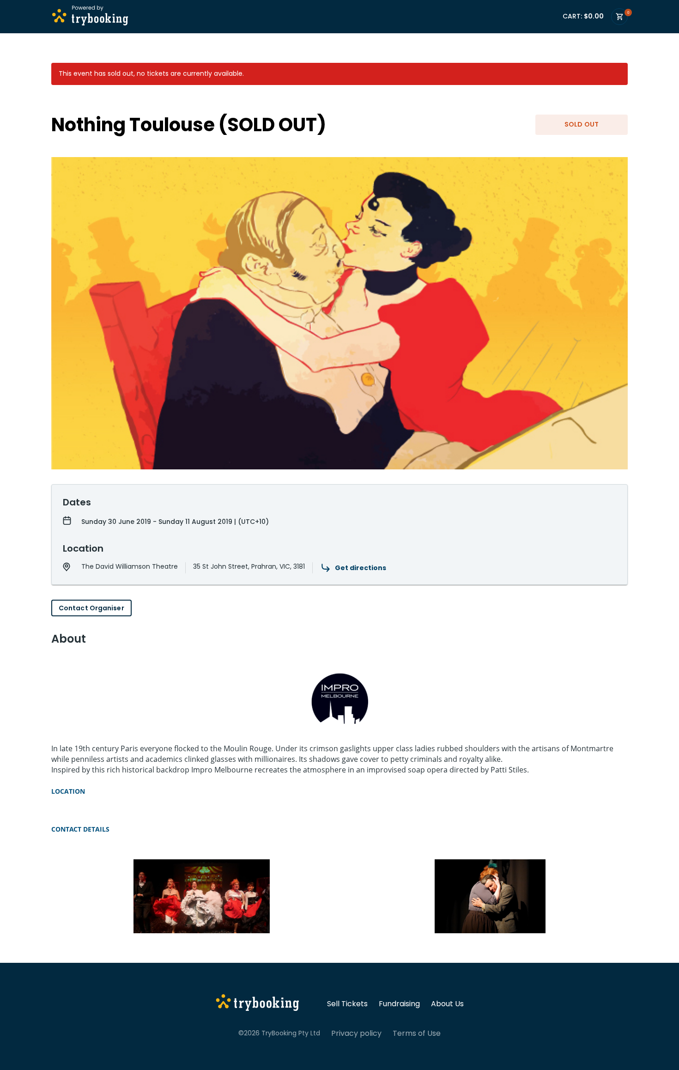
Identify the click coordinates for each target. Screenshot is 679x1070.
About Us (447, 1004)
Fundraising (399, 1004)
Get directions (360, 567)
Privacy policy (356, 1033)
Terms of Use (417, 1033)
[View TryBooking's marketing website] (257, 1004)
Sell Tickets (347, 1004)
